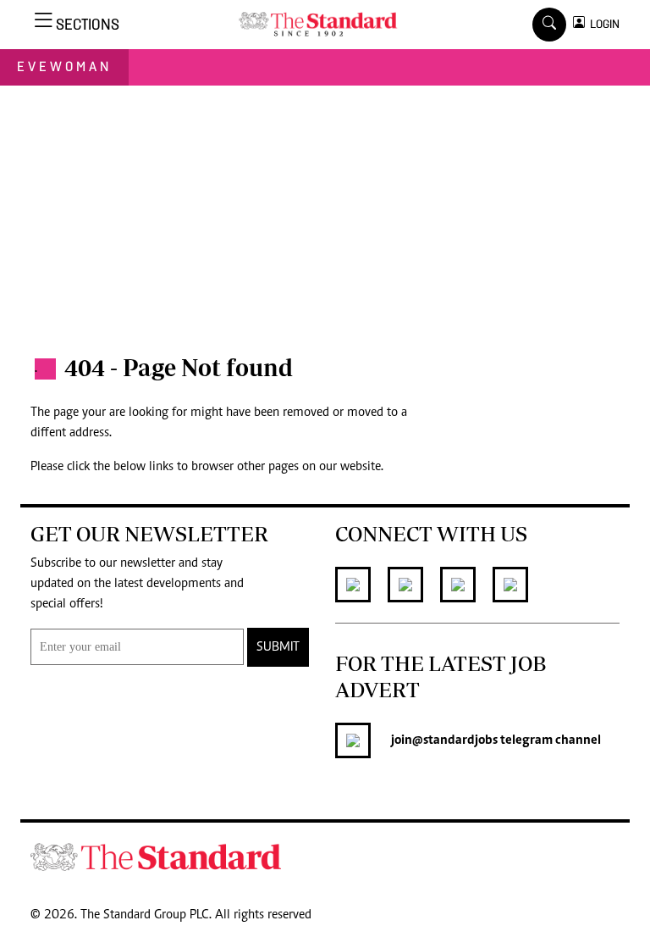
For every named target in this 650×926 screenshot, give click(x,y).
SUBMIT (278, 647)
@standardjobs (455, 740)
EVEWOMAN (64, 66)
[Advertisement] (325, 212)
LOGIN (602, 24)
